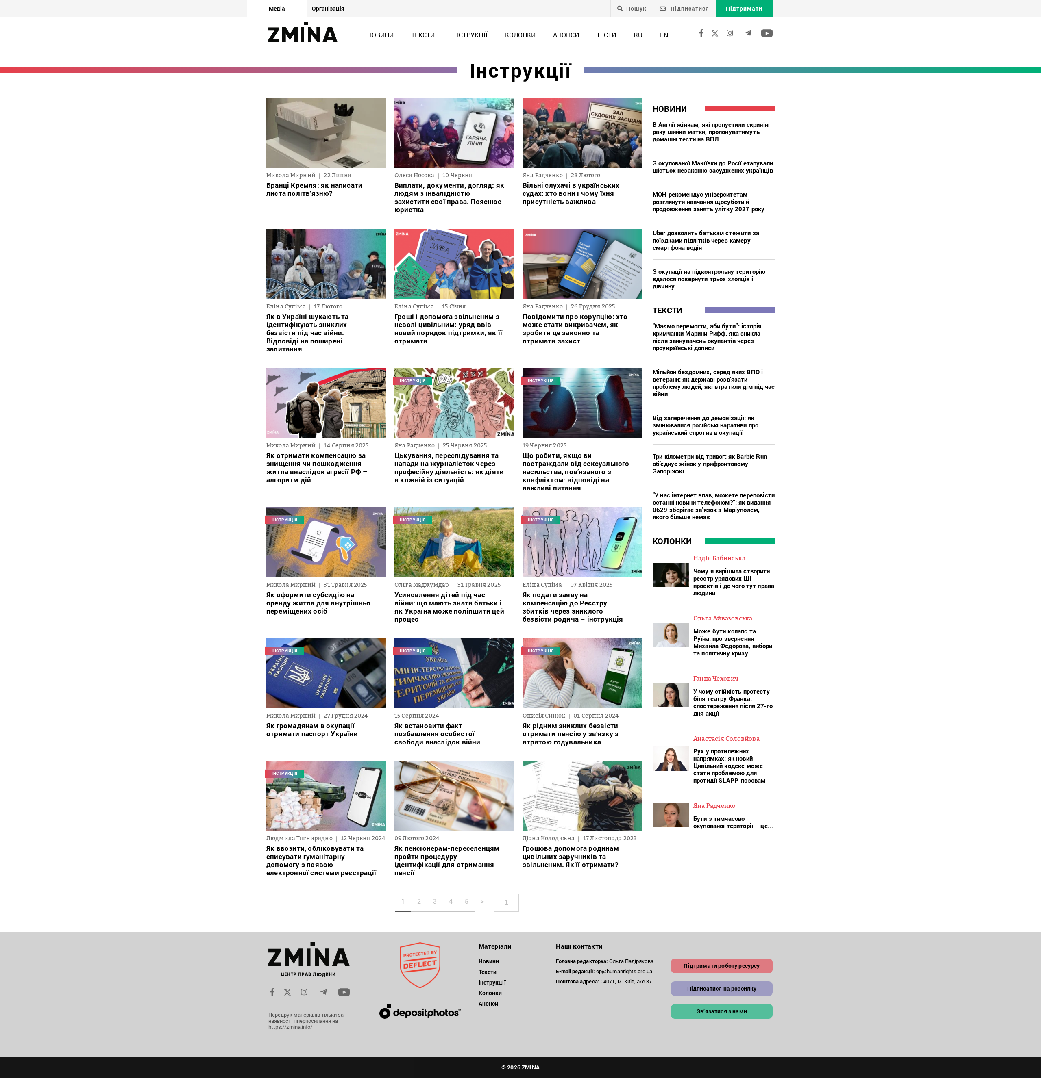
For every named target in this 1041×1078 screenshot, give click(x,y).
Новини (380, 35)
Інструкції (470, 35)
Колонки (520, 35)
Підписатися (689, 8)
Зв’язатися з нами (722, 1011)
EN (664, 35)
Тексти (423, 35)
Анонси (566, 35)
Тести (606, 35)
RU (638, 35)
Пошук (636, 8)
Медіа (277, 8)
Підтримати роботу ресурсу (722, 966)
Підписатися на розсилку (722, 988)
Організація (328, 8)
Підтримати (744, 8)
